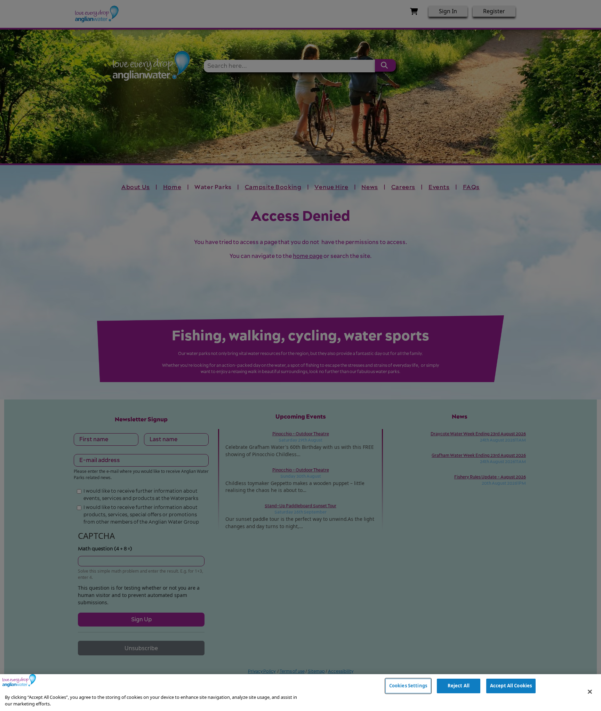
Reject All (459, 685)
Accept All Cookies (511, 685)
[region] (300, 692)
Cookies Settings (408, 685)
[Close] (590, 692)
